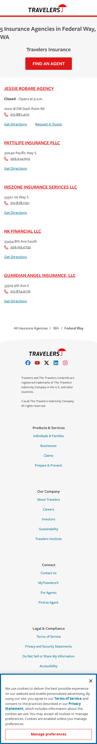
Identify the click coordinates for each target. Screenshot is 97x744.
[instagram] (67, 362)
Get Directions (15, 124)
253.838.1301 (19, 203)
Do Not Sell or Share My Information (48, 656)
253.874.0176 (20, 291)
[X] (48, 362)
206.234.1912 (20, 158)
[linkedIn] (58, 362)
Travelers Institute (48, 539)
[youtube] (39, 362)
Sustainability (48, 529)
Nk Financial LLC (22, 231)
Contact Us (49, 573)
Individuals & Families (48, 436)
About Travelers (48, 500)
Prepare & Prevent (48, 465)
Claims (48, 456)
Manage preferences (48, 734)
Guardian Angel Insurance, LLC (40, 275)
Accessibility (48, 666)
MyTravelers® (48, 583)
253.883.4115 (19, 114)
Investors (48, 519)
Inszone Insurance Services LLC (40, 187)
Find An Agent (49, 63)
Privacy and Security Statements (48, 646)
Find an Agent (48, 602)
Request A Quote (48, 124)
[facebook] (30, 362)
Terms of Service (48, 637)
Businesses (48, 446)
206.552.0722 (20, 247)
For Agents (49, 593)
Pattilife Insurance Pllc (32, 143)
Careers (48, 509)
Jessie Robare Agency (29, 88)
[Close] (90, 681)
